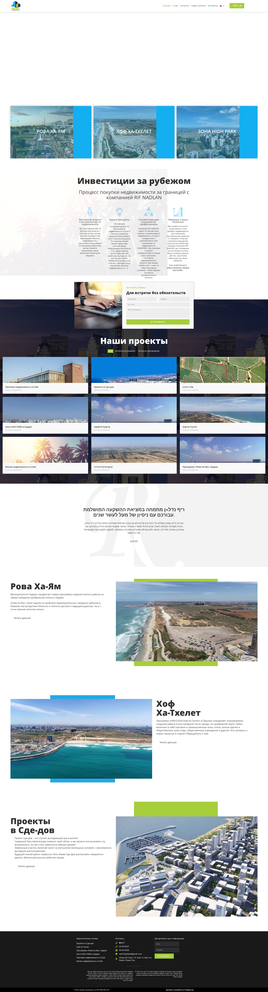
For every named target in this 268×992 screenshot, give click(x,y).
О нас (175, 6)
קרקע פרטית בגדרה (103, 466)
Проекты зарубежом (148, 351)
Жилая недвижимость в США (20, 466)
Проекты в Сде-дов (104, 387)
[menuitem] (222, 6)
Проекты (184, 6)
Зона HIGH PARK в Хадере (18, 426)
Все (110, 351)
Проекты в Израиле (125, 351)
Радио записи (198, 6)
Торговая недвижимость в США (21, 387)
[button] (81, 738)
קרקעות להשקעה (102, 426)
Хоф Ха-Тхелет (189, 426)
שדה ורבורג (187, 387)
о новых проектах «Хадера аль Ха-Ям (178, 267)
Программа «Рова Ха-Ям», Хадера (200, 466)
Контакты (213, 6)
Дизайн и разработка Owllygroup (180, 990)
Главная (166, 6)
